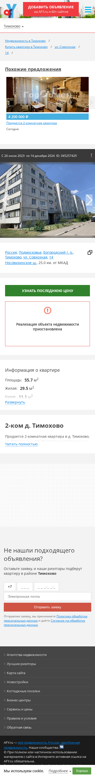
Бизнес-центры (19, 700)
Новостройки (17, 682)
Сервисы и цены (19, 709)
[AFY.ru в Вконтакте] (62, 747)
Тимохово (13, 257)
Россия (11, 252)
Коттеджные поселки (23, 691)
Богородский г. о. (58, 252)
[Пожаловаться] (91, 155)
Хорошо (82, 771)
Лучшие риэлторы (21, 663)
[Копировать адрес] (89, 252)
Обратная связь (19, 727)
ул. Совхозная (35, 257)
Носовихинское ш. (21, 262)
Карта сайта (16, 673)
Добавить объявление (51, 9)
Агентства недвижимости (27, 654)
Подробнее (58, 770)
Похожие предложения (33, 69)
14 (51, 257)
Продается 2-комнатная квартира (31, 123)
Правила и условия (21, 718)
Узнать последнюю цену (47, 290)
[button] (91, 102)
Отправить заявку (47, 607)
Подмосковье (30, 252)
